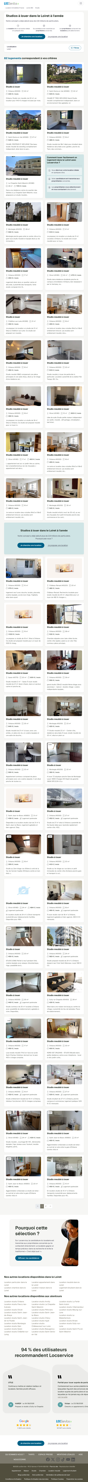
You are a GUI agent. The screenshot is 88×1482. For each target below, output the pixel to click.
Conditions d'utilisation (13, 1479)
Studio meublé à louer (58, 86)
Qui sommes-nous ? (14, 1454)
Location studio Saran (13, 1329)
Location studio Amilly (41, 1301)
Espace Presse (45, 1454)
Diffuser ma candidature (28, 1258)
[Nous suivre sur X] (53, 1459)
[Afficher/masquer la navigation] (81, 3)
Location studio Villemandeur (71, 1307)
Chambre (42, 1471)
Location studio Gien (12, 1326)
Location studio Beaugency (43, 1329)
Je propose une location (58, 36)
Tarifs (31, 1454)
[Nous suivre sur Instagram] (58, 1459)
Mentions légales (66, 1454)
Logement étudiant (69, 1471)
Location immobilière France (15, 8)
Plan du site (54, 1466)
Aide (81, 1454)
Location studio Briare (68, 1321)
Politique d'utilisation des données (36, 1479)
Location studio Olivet (13, 1310)
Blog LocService (23, 1475)
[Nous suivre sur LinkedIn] (73, 1459)
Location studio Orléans (14, 1301)
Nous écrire (20, 1459)
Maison (26, 1471)
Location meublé (54, 1471)
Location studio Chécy (41, 1318)
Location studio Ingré (40, 1321)
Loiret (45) (29, 8)
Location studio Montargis (15, 1323)
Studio (34, 1471)
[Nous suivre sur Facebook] (48, 1459)
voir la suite (62, 1397)
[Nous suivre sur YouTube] (68, 1459)
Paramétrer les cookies (74, 1479)
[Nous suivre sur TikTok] (63, 1459)
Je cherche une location (31, 36)
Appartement (16, 1471)
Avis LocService (37, 1475)
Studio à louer (13, 86)
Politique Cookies (57, 1479)
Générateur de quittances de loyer (58, 1475)
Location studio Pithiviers (42, 1310)
